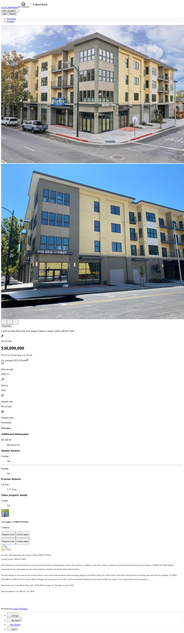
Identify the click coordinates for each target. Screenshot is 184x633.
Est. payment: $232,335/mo (13, 360)
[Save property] (10, 322)
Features (11, 21)
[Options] (4, 322)
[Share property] (15, 322)
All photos (6, 326)
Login (4, 14)
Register (12, 14)
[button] (92, 94)
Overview (11, 19)
